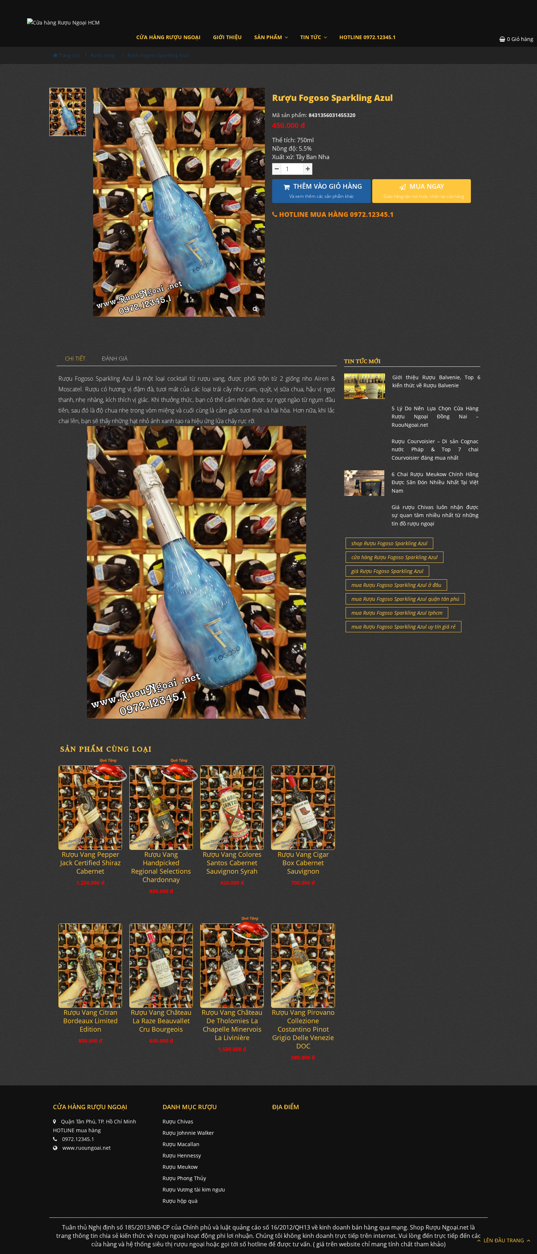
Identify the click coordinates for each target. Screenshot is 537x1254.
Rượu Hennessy (182, 1155)
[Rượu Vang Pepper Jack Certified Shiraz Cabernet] (90, 807)
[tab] (75, 359)
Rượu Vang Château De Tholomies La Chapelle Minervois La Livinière (232, 1025)
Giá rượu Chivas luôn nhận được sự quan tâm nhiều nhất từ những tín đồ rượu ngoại (435, 515)
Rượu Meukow (180, 1166)
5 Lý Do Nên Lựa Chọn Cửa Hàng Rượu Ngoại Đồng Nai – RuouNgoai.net (435, 416)
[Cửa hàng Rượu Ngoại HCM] (63, 22)
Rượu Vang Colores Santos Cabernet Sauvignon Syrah (232, 862)
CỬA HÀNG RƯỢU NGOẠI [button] (168, 37)
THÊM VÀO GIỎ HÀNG (325, 191)
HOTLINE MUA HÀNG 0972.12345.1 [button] (335, 214)
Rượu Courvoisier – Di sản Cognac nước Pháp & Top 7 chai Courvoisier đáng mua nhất (435, 449)
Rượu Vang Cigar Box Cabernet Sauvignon (303, 862)
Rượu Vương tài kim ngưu (194, 1189)
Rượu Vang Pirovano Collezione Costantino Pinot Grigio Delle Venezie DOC (303, 1029)
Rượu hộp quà (180, 1200)
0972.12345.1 (78, 1139)
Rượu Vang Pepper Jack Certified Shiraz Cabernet (90, 862)
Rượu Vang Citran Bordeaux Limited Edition (90, 1020)
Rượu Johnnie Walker (188, 1132)
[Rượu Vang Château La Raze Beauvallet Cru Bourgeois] (161, 965)
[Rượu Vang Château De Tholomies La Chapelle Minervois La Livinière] (232, 965)
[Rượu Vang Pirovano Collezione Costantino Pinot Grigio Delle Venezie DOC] (303, 965)
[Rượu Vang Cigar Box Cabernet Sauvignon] (303, 807)
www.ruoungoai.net (86, 1147)
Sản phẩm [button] (268, 37)
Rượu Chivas (178, 1121)
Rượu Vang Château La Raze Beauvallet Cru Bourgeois (161, 1020)
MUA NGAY (424, 191)
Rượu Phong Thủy (184, 1178)
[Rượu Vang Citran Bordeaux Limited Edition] (90, 965)
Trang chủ (68, 55)
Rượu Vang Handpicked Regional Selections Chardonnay (161, 867)
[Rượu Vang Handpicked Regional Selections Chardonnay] (161, 807)
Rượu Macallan (181, 1144)
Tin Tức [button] (311, 37)
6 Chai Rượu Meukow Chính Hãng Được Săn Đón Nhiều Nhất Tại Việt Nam (435, 482)
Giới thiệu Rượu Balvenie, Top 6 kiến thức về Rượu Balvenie (436, 381)
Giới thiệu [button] (227, 37)
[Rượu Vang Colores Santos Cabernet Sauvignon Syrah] (232, 807)
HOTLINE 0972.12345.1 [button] (367, 37)
